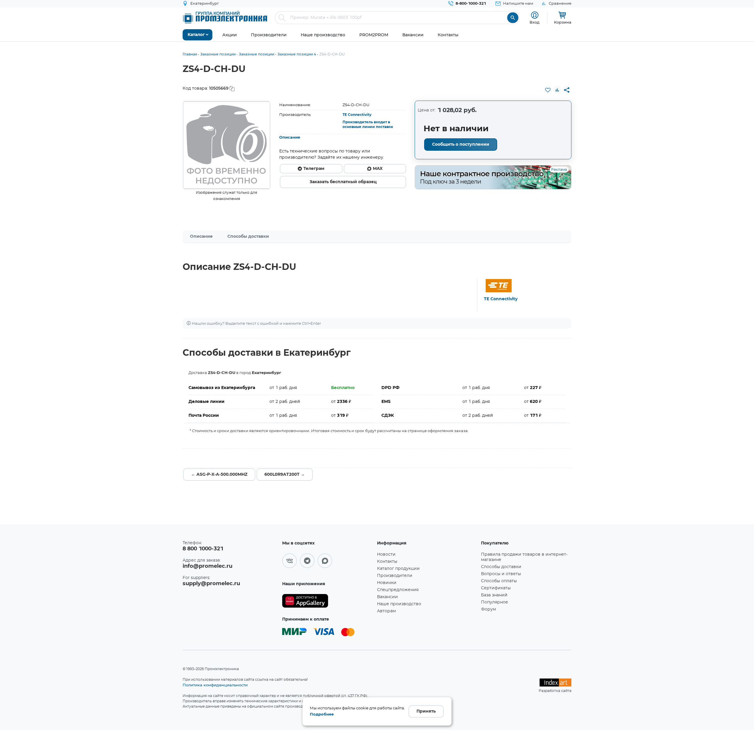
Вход (535, 22)
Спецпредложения (398, 590)
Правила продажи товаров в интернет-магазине (524, 557)
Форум (488, 609)
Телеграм (313, 169)
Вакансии (387, 597)
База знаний (494, 595)
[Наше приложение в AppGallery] (327, 601)
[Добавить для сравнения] (557, 90)
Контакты (387, 562)
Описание (289, 138)
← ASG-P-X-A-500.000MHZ (219, 475)
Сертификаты (496, 588)
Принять (426, 711)
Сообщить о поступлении (460, 144)
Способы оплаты (499, 581)
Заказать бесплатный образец (343, 182)
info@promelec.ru (207, 566)
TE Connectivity (357, 115)
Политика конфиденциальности (215, 685)
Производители (394, 576)
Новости (386, 554)
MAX (378, 169)
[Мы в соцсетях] (289, 560)
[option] (226, 145)
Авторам (386, 611)
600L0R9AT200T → (284, 475)
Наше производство (399, 604)
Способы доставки (248, 236)
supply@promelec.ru (211, 583)
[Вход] (534, 15)
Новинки (386, 583)
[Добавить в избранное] (548, 90)
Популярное (494, 602)
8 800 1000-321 (203, 549)
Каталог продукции (398, 569)
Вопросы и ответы (501, 574)
